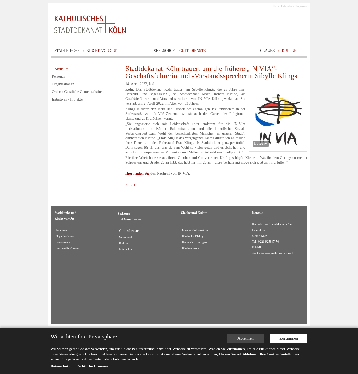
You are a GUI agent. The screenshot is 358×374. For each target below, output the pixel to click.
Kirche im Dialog (192, 236)
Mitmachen (126, 249)
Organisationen (63, 84)
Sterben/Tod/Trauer (67, 248)
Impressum (301, 6)
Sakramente (63, 242)
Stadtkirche (67, 51)
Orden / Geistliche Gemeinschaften (78, 92)
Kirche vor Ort (101, 51)
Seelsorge (180, 51)
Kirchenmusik (190, 248)
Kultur (289, 51)
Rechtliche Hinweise (92, 367)
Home (276, 6)
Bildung (124, 243)
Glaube (267, 51)
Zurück (130, 185)
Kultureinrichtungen (194, 242)
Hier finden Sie (137, 173)
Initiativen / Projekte (67, 99)
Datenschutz (287, 6)
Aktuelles (61, 69)
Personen (58, 77)
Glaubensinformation (195, 230)
